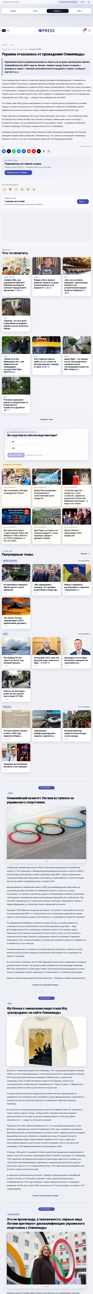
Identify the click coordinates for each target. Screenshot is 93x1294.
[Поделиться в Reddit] (29, 151)
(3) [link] (43, 367)
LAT (8, 30)
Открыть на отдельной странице (46, 985)
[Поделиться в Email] (44, 151)
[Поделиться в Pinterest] (34, 151)
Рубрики (57, 11)
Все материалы (84, 561)
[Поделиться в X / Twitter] (9, 151)
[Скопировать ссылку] (49, 151)
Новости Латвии (13, 1214)
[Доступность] (88, 2)
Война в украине (10, 561)
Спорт (12, 45)
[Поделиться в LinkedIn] (24, 151)
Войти (83, 2)
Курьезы (7, 707)
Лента (35, 11)
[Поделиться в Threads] (39, 151)
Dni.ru (15, 72)
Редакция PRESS (35, 49)
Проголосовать (16, 455)
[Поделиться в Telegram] (19, 151)
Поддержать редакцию (68, 2)
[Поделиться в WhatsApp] (14, 151)
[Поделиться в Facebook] (4, 151)
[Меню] (89, 30)
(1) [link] (15, 290)
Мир (9, 1003)
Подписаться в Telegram (18, 173)
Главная (4, 45)
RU (4, 30)
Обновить (85, 554)
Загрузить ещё (46, 419)
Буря (5, 634)
